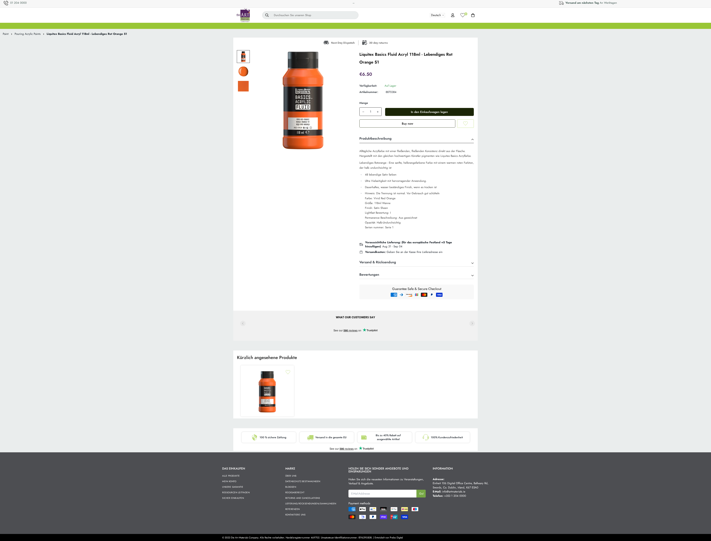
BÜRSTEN (315, 26)
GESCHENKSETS (249, 26)
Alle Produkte (231, 475)
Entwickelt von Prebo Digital (389, 537)
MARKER (388, 26)
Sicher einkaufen (233, 498)
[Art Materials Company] (243, 15)
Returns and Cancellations (302, 498)
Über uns (291, 475)
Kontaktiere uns (295, 514)
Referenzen (292, 509)
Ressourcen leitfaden (236, 492)
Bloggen (290, 487)
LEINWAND (276, 26)
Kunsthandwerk (481, 26)
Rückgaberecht (295, 492)
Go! (421, 494)
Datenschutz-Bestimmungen (302, 481)
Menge (363, 103)
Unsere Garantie (232, 487)
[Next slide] (472, 323)
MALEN (296, 26)
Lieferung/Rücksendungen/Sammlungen (310, 503)
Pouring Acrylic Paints (28, 34)
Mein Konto (229, 481)
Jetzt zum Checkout (407, 123)
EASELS (335, 26)
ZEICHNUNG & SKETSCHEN (420, 26)
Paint (6, 34)
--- (353, 3)
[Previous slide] (243, 323)
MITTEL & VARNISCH (361, 26)
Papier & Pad (455, 26)
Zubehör (504, 26)
